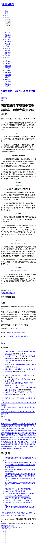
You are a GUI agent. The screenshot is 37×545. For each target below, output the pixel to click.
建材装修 (8, 53)
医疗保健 (8, 68)
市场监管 (8, 70)
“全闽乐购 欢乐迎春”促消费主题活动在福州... (20, 493)
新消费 (7, 57)
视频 (19, 515)
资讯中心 (19, 91)
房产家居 (8, 39)
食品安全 (8, 46)
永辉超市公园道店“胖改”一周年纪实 (17, 375)
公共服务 (8, 81)
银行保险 (8, 61)
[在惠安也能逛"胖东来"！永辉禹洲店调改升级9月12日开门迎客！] (18, 409)
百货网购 (8, 66)
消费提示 (8, 84)
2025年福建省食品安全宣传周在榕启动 (18, 379)
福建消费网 (6, 91)
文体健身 (8, 77)
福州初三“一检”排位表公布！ (16, 332)
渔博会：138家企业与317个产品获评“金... (19, 500)
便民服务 (8, 79)
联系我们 (22, 513)
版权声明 (8, 513)
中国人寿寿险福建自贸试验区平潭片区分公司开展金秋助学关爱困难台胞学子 (18, 444)
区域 (23, 515)
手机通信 (8, 63)
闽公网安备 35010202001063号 (12, 528)
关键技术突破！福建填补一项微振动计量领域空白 (17, 424)
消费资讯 (8, 37)
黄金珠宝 (8, 55)
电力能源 (8, 41)
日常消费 (9, 515)
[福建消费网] (7, 4)
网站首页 (8, 32)
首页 (2, 513)
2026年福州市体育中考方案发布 (17, 336)
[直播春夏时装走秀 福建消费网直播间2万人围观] (20, 460)
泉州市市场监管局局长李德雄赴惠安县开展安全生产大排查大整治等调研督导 (18, 426)
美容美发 (8, 75)
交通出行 (8, 48)
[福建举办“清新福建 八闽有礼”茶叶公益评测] (20, 474)
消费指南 (8, 35)
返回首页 (4, 98)
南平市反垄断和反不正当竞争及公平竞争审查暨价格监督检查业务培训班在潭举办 (18, 437)
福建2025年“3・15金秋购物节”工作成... (18, 489)
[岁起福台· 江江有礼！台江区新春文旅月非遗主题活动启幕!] (18, 400)
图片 (15, 515)
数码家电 (8, 51)
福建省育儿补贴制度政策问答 (15, 361)
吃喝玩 (7, 86)
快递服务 (8, 44)
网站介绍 (15, 513)
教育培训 (8, 72)
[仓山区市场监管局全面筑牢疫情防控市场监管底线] (20, 480)
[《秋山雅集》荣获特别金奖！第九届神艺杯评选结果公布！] (20, 467)
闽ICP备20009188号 (7, 526)
